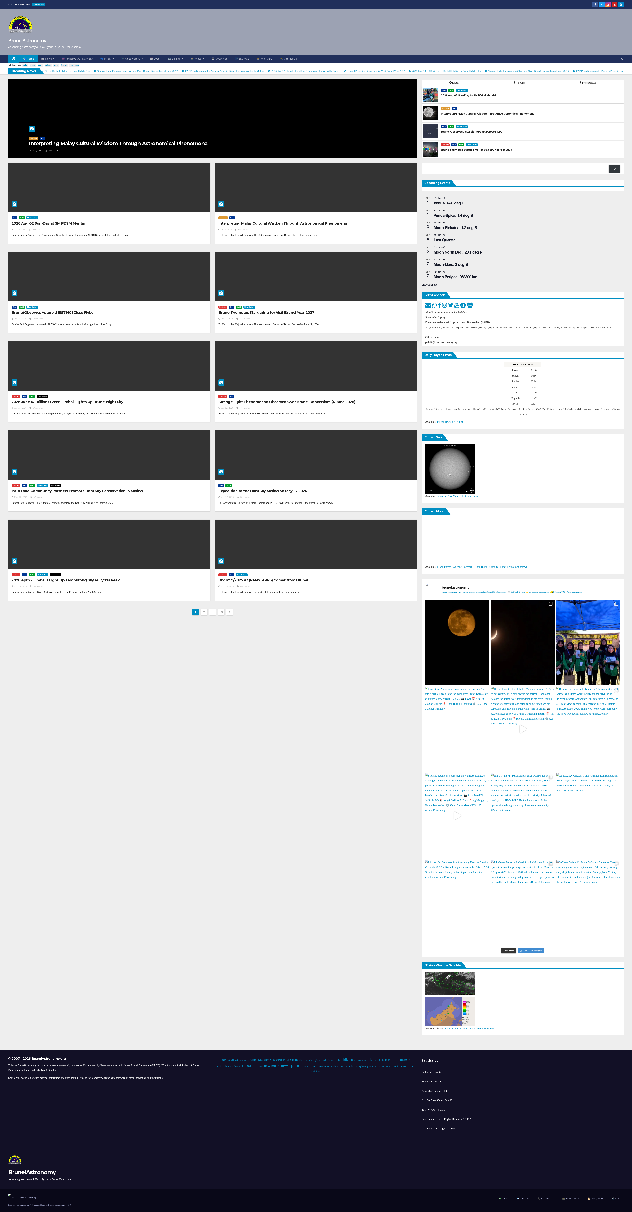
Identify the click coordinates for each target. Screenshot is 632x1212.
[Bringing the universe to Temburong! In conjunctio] (588, 729)
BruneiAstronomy (27, 40)
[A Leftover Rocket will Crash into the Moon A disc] (523, 902)
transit (395, 1066)
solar (351, 1066)
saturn (329, 1066)
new (261, 1066)
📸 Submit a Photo (570, 1198)
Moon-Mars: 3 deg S (451, 264)
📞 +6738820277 (546, 1198)
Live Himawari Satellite (455, 1028)
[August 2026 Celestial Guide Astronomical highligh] (588, 815)
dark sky (303, 1060)
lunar (56, 65)
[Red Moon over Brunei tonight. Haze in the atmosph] (457, 642)
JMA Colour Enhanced (482, 1028)
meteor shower (224, 1066)
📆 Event (155, 58)
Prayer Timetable (446, 421)
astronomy (240, 1060)
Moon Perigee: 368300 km (455, 276)
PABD (451, 90)
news (40, 65)
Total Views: (429, 1109)
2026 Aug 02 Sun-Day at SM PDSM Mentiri (48, 223)
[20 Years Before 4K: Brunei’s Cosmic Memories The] (588, 902)
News (42, 138)
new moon (74, 65)
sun (371, 1066)
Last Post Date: (430, 1128)
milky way (236, 1066)
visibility (315, 1071)
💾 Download (219, 58)
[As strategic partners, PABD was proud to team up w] (588, 642)
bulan (260, 1060)
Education (33, 138)
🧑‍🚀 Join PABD (264, 58)
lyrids (381, 1060)
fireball (331, 1060)
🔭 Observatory (131, 58)
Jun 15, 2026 (20, 408)
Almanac (441, 496)
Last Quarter (444, 240)
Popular (520, 82)
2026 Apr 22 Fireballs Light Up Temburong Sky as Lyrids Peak (66, 580)
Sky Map (453, 496)
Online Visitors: (430, 1072)
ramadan (322, 1066)
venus (410, 1066)
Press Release (588, 82)
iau (353, 1059)
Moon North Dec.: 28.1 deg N (458, 252)
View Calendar (429, 284)
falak (324, 1060)
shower (336, 1066)
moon (32, 65)
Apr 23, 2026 (20, 586)
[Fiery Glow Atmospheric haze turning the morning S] (457, 729)
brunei (64, 65)
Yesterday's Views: (432, 1091)
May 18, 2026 (20, 497)
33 (221, 612)
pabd (25, 65)
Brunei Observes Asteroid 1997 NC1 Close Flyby (52, 312)
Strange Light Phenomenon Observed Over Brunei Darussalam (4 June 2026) (286, 402)
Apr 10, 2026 (227, 586)
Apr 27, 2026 (227, 497)
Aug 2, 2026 (20, 229)
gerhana (339, 1060)
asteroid (230, 1060)
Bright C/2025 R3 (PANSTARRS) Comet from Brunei (263, 580)
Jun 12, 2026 (227, 408)
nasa (256, 1066)
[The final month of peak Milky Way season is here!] (523, 729)
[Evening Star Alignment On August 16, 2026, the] (523, 642)
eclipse (48, 65)
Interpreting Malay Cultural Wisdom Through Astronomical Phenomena (118, 143)
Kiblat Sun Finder (469, 496)
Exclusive (445, 145)
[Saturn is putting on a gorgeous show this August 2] (457, 815)
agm (224, 1059)
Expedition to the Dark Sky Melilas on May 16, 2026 (262, 491)
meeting (395, 1060)
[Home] (13, 59)
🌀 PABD (106, 58)
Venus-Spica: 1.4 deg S (453, 215)
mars (388, 1059)
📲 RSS (615, 1198)
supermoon (379, 1066)
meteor (404, 1059)
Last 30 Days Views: (433, 1100)
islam (358, 1060)
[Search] (614, 169)
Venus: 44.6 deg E (449, 203)
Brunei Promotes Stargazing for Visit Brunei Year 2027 (266, 312)
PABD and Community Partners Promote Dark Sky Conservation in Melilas (77, 491)
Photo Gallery (462, 90)
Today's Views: (430, 1081)
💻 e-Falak (174, 58)
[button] (622, 59)
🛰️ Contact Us (288, 58)
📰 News (47, 58)
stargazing (362, 1066)
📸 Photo (196, 58)
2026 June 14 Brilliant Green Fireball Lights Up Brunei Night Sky (67, 402)
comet (267, 1059)
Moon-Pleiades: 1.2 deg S (455, 227)
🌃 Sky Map (242, 58)
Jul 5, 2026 (37, 150)
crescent (292, 1060)
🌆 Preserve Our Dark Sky (77, 58)
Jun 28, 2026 (20, 319)
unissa (403, 1066)
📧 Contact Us (522, 1198)
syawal (388, 1066)
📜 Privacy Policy (595, 1198)
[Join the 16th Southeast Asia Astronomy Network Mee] (457, 902)
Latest (455, 82)
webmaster (53, 150)
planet (313, 1066)
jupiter (365, 1060)
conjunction (279, 1059)
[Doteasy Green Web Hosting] (22, 1197)
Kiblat (460, 421)
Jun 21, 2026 (227, 319)
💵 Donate (503, 1198)
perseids (305, 1066)
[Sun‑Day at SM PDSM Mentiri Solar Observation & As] (523, 815)
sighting (344, 1066)
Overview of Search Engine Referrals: (442, 1119)
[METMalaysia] (450, 1011)
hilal (346, 1059)
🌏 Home (28, 58)
